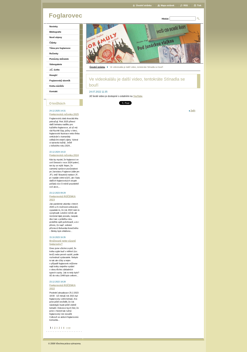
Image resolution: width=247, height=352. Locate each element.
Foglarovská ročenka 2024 (64, 155)
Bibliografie (55, 32)
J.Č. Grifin (54, 70)
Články (52, 43)
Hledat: (165, 19)
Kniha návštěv (56, 86)
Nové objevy (55, 37)
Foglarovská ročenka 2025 (64, 114)
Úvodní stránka (97, 67)
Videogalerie (55, 64)
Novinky (53, 26)
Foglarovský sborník (59, 80)
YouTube (137, 96)
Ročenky (53, 53)
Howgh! (53, 75)
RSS (186, 5)
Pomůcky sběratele (59, 59)
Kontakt (53, 91)
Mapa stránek (167, 5)
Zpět (192, 110)
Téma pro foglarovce (59, 48)
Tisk (199, 5)
